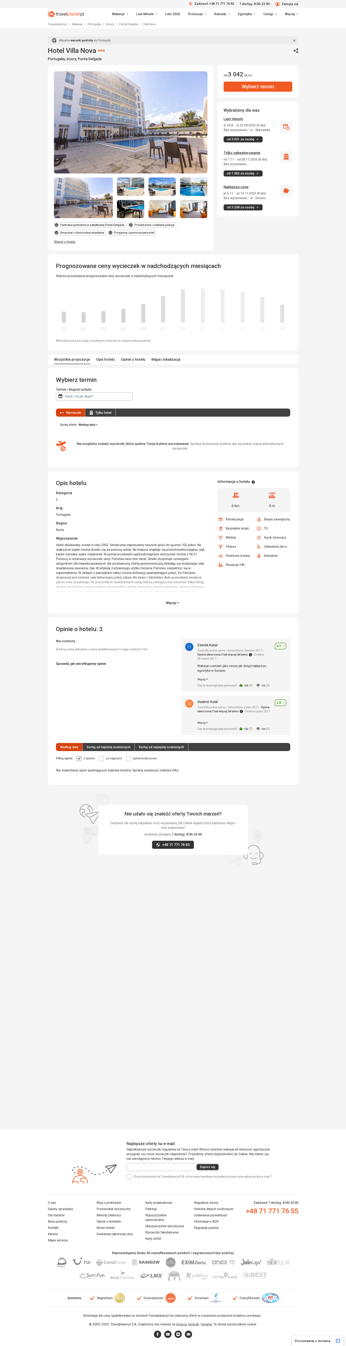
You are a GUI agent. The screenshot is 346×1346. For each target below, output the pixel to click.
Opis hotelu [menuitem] (105, 359)
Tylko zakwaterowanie (242, 153)
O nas (52, 1203)
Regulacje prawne (206, 1228)
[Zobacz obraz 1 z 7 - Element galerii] (83, 198)
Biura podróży (57, 1221)
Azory (110, 24)
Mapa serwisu (58, 1240)
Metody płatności (109, 1215)
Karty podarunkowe (158, 1203)
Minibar (231, 537)
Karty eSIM (153, 1239)
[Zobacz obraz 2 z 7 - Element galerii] (130, 187)
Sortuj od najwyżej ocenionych (161, 747)
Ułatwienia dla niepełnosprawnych (277, 546)
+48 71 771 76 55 (272, 1211)
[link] (146, 14)
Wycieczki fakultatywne (162, 1232)
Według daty (69, 747)
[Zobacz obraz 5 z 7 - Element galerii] (130, 209)
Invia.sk (193, 1324)
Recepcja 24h (235, 565)
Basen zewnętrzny (277, 519)
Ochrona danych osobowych (213, 1209)
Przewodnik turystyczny (114, 1209)
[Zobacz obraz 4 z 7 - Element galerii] (193, 187)
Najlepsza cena (236, 187)
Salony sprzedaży (60, 1209)
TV (266, 528)
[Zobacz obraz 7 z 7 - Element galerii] (193, 209)
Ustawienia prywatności (210, 1215)
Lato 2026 (172, 14)
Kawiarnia (271, 556)
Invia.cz (181, 1324)
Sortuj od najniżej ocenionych (108, 747)
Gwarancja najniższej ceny (115, 1234)
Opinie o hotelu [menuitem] (133, 359)
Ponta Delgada (129, 24)
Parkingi (151, 1209)
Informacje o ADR (206, 1221)
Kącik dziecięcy (275, 537)
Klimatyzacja (234, 519)
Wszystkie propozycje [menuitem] (72, 359)
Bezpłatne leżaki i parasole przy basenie (239, 528)
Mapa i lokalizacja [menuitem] (165, 359)
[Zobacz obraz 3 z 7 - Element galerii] (162, 187)
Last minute (233, 119)
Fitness (231, 546)
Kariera (53, 1234)
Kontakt (53, 1228)
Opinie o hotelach (109, 1221)
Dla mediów (56, 1215)
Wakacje (77, 24)
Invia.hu (206, 1324)
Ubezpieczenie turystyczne (164, 1226)
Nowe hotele (106, 1228)
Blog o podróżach (109, 1203)
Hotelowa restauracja (239, 556)
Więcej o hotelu (64, 242)
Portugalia (95, 24)
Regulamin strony (206, 1203)
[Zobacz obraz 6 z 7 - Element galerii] (162, 209)
